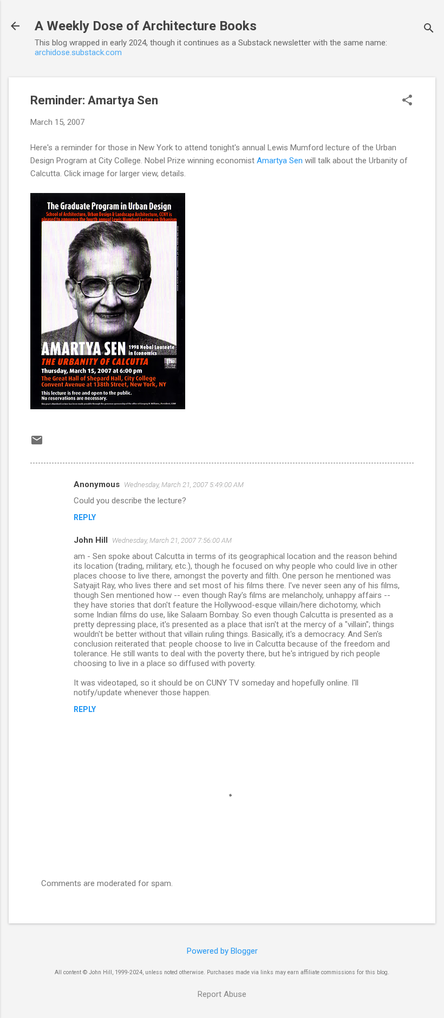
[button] (407, 101)
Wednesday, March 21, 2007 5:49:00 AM (184, 485)
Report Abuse (222, 994)
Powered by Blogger (222, 951)
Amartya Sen (280, 160)
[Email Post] (36, 444)
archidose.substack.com (78, 52)
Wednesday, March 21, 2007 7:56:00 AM (172, 540)
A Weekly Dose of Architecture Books (146, 26)
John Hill (91, 540)
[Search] (428, 29)
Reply (85, 517)
